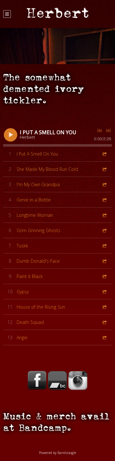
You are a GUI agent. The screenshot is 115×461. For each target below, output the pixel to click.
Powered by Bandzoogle (57, 452)
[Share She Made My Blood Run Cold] (104, 169)
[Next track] (108, 131)
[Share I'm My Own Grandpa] (104, 184)
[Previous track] (100, 131)
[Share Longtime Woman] (104, 215)
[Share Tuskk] (104, 246)
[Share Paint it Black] (104, 276)
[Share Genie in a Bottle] (104, 200)
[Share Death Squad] (104, 322)
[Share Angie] (104, 337)
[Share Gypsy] (104, 292)
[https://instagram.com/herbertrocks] (78, 380)
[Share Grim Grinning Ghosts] (104, 230)
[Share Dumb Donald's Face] (104, 261)
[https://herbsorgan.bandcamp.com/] (57, 380)
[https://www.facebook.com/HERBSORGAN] (37, 380)
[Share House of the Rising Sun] (104, 307)
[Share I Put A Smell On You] (104, 154)
